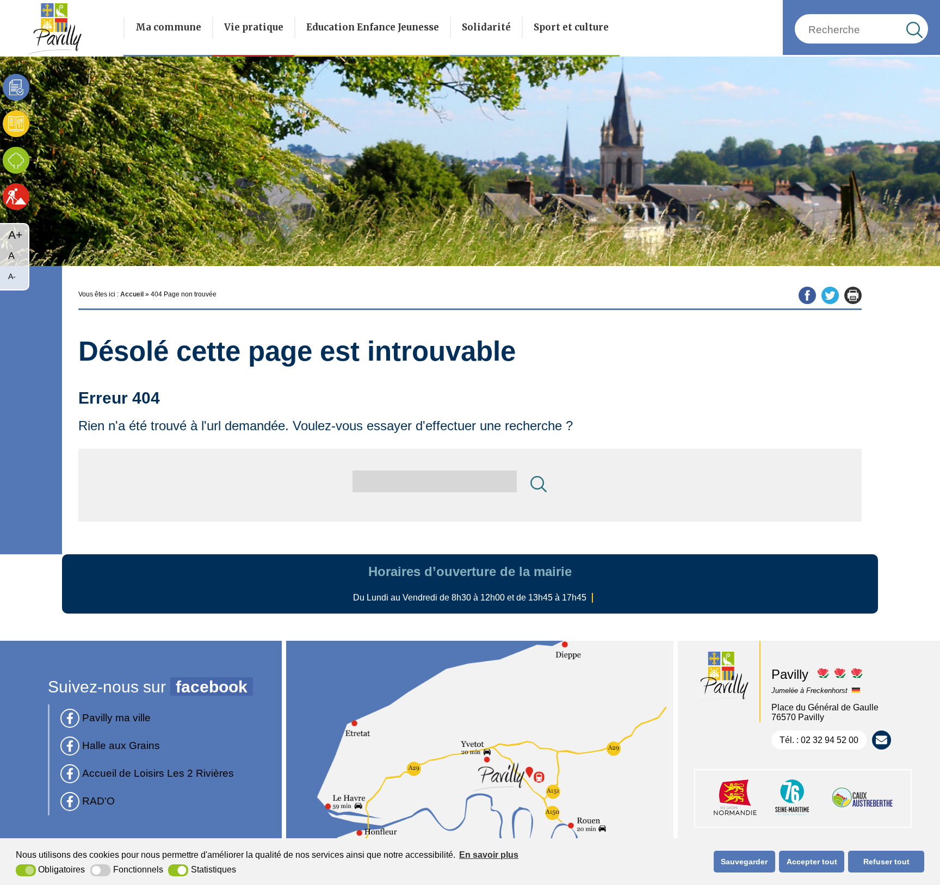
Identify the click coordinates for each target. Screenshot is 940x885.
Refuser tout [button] (886, 861)
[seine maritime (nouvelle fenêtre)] (792, 816)
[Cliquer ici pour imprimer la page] (853, 295)
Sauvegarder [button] (744, 861)
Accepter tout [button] (812, 861)
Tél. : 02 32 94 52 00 (819, 740)
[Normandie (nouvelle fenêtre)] (735, 816)
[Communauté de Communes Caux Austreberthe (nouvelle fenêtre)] (862, 816)
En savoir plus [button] (488, 854)
